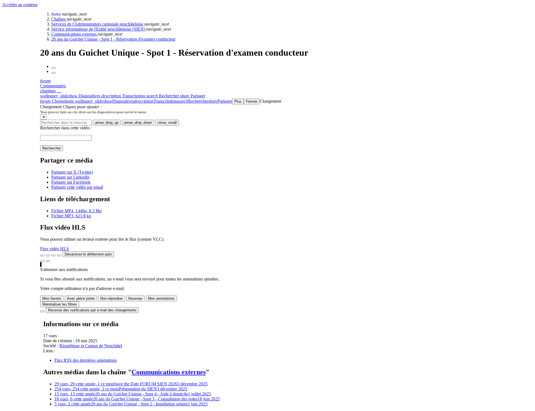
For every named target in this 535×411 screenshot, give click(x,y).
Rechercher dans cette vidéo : (66, 127)
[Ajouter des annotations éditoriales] (48, 261)
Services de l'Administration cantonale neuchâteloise (97, 24)
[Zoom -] (53, 255)
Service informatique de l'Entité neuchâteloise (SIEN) (98, 29)
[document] (286, 111)
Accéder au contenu (19, 4)
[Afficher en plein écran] (42, 255)
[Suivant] (53, 73)
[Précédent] (53, 68)
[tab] (70, 95)
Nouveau (135, 298)
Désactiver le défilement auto (88, 254)
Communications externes (74, 34)
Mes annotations (161, 298)
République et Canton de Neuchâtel (90, 345)
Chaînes (59, 19)
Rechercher (51, 148)
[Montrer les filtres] (48, 255)
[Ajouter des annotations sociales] (42, 261)
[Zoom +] (59, 255)
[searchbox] (66, 122)
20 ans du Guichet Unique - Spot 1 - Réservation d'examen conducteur (113, 39)
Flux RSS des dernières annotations (85, 360)
